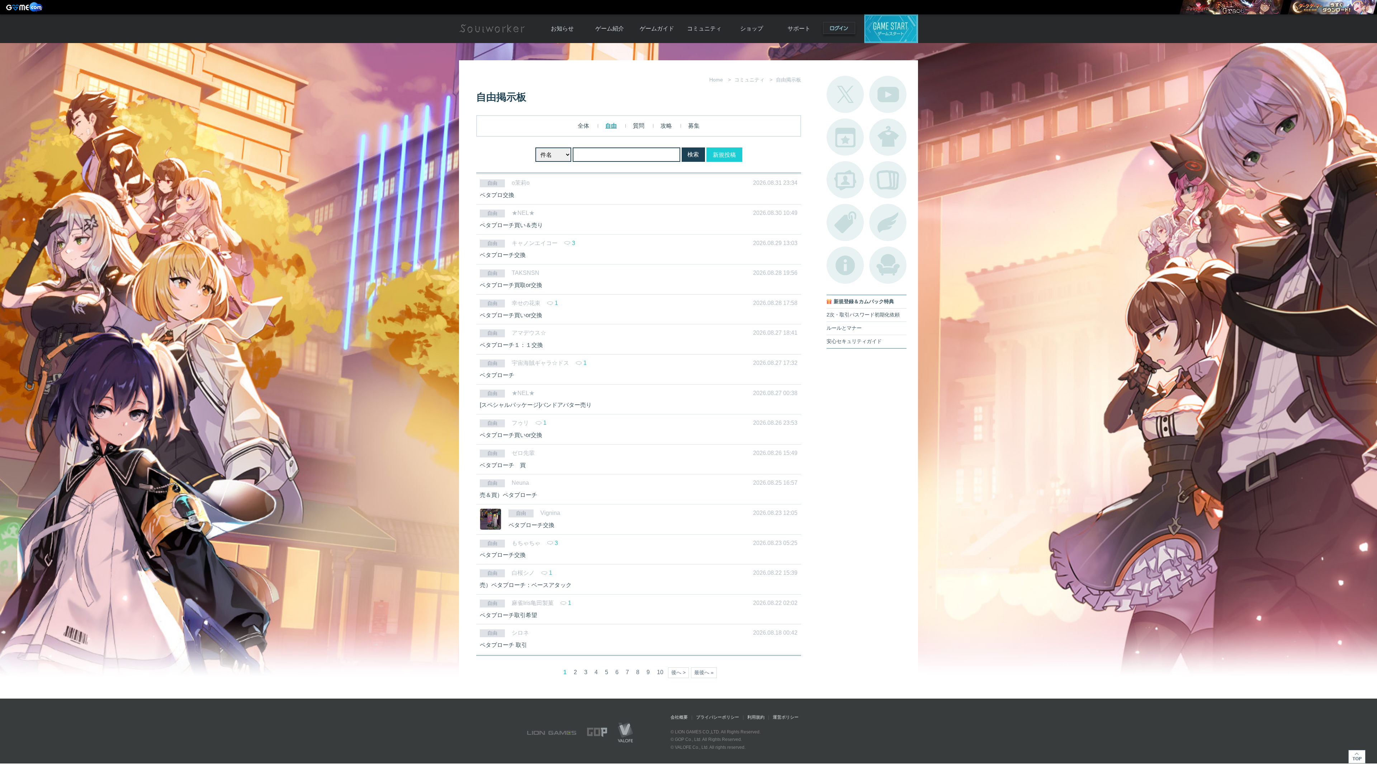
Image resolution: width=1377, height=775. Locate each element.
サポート (798, 28)
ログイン (839, 30)
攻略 (666, 126)
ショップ (751, 28)
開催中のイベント (845, 137)
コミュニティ (704, 28)
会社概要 (679, 717)
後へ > (678, 672)
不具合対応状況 (845, 265)
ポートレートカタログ (845, 179)
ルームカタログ (888, 265)
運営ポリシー (786, 717)
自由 (611, 126)
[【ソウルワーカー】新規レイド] (1231, 7)
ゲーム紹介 (609, 28)
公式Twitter (845, 94)
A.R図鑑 (888, 179)
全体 (583, 126)
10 (660, 672)
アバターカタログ (888, 137)
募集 (694, 126)
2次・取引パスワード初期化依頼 (863, 315)
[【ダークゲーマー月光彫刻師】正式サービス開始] (1332, 7)
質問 (638, 126)
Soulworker (492, 28)
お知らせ (562, 28)
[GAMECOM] (25, 7)
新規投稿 (724, 155)
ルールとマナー (844, 328)
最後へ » (704, 672)
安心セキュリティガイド (854, 341)
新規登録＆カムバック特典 (864, 301)
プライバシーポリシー (717, 717)
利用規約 (756, 717)
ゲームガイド (657, 28)
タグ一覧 (845, 222)
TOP (1357, 757)
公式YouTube (888, 94)
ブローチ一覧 (888, 222)
